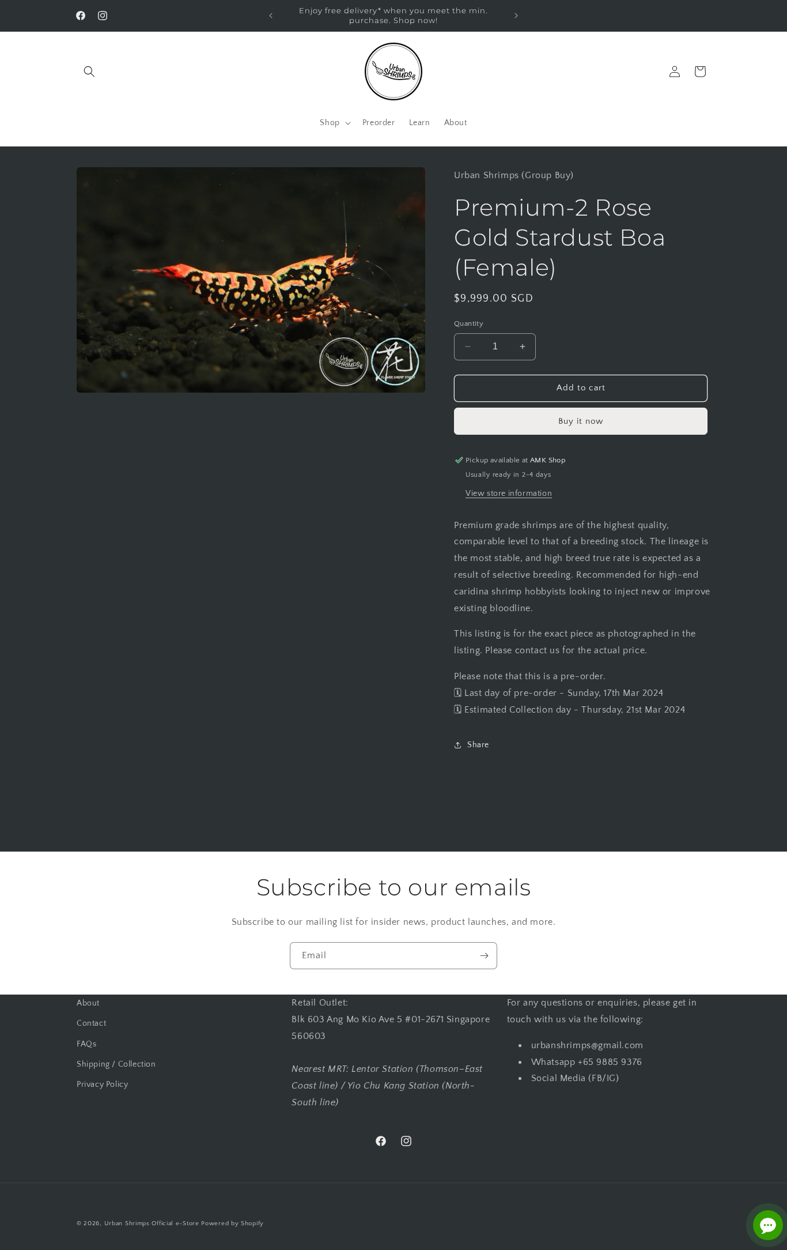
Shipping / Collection (116, 1064)
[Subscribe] (484, 955)
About (88, 1003)
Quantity (468, 323)
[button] (89, 71)
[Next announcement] (516, 16)
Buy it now (580, 421)
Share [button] (478, 745)
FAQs (86, 1044)
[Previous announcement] (270, 16)
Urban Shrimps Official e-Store (151, 1223)
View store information (509, 493)
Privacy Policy (102, 1084)
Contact (91, 1023)
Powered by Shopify (232, 1223)
